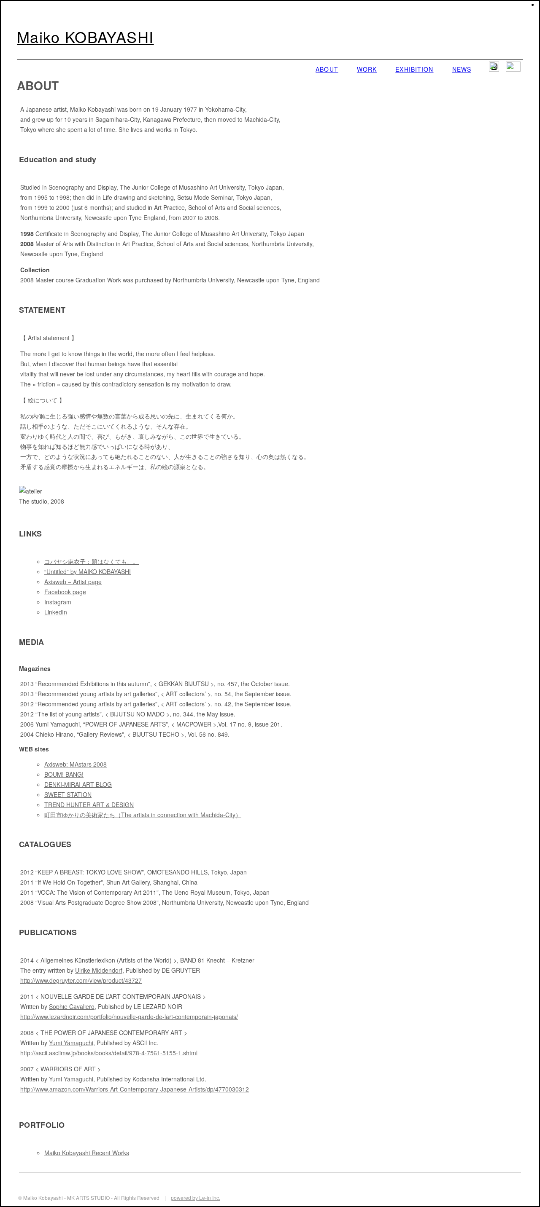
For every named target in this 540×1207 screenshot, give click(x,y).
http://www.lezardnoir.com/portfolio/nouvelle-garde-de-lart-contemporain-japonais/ (129, 1016)
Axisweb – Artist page (73, 581)
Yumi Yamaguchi (71, 1042)
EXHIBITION (414, 69)
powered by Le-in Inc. (195, 1197)
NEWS (461, 69)
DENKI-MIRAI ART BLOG (78, 784)
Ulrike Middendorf (98, 970)
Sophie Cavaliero (71, 1006)
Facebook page (65, 591)
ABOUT (327, 69)
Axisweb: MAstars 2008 (75, 764)
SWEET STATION (68, 794)
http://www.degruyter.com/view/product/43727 (81, 980)
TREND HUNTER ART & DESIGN (89, 804)
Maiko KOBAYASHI (85, 36)
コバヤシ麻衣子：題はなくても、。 (91, 561)
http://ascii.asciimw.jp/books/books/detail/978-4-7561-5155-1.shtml (108, 1053)
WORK (367, 69)
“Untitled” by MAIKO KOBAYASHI (87, 571)
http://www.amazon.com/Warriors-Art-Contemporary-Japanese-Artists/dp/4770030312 (134, 1089)
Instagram (57, 602)
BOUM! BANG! (64, 774)
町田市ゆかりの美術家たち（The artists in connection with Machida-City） (142, 814)
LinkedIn (55, 612)
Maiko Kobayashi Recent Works (86, 1152)
